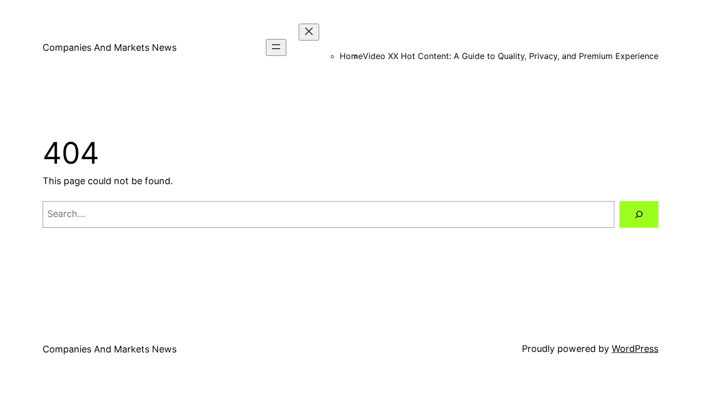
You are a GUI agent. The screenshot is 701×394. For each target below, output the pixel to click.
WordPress (635, 348)
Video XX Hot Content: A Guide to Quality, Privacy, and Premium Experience (510, 56)
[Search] (638, 214)
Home (351, 56)
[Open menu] (276, 47)
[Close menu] (309, 32)
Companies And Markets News (110, 47)
